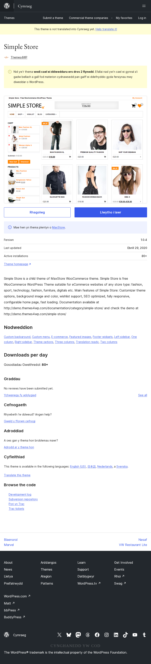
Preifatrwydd (13, 583)
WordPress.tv (89, 583)
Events (119, 569)
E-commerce (59, 336)
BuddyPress (14, 617)
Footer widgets (103, 336)
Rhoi (119, 576)
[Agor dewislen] (144, 6)
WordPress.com (17, 596)
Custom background (17, 336)
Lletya (8, 576)
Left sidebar (122, 336)
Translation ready (87, 342)
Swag (120, 583)
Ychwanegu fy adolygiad (20, 395)
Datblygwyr (85, 576)
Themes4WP (19, 57)
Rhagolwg (37, 212)
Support (83, 569)
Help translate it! (106, 29)
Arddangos (48, 562)
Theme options (43, 342)
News (8, 569)
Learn (81, 562)
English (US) (78, 466)
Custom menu (41, 336)
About (8, 562)
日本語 (91, 466)
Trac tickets (16, 508)
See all (142, 395)
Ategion (46, 576)
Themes (9, 18)
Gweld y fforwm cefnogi (19, 421)
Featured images (80, 336)
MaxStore (58, 227)
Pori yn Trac (16, 504)
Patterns (47, 583)
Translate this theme (17, 475)
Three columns (64, 342)
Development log (20, 494)
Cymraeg (19, 635)
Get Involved (123, 562)
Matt (9, 603)
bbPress (12, 610)
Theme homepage (16, 264)
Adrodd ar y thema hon (19, 447)
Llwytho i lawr (110, 212)
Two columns (108, 342)
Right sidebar (23, 342)
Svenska (122, 466)
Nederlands (104, 466)
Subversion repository (23, 499)
